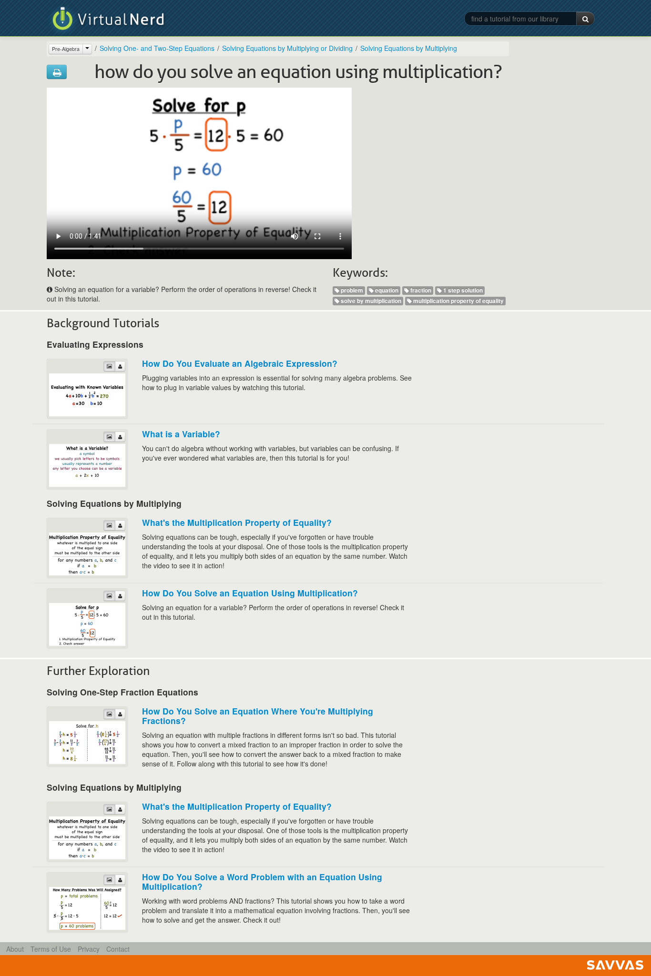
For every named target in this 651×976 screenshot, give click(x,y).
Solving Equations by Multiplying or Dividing (287, 48)
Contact (118, 949)
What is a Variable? (181, 434)
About (15, 949)
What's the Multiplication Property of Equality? (237, 522)
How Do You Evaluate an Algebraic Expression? (239, 363)
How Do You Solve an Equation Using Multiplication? (250, 593)
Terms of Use (51, 949)
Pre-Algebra (66, 48)
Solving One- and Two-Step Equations (157, 48)
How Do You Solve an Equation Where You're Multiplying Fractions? (257, 715)
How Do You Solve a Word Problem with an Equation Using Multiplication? (262, 881)
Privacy (89, 949)
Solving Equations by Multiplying (408, 48)
